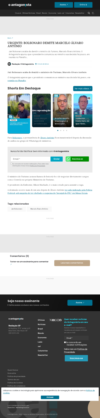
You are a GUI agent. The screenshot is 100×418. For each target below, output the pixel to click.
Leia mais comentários (72, 263)
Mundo (44, 13)
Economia (52, 13)
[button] (57, 130)
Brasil (38, 13)
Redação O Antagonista (23, 64)
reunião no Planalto (17, 80)
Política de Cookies (15, 383)
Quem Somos (13, 370)
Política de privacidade (16, 376)
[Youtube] (53, 320)
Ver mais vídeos (82, 88)
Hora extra (12, 373)
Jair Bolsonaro (16, 209)
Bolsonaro (17, 137)
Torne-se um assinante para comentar (29, 261)
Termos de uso (13, 379)
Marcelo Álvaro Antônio (39, 209)
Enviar (57, 159)
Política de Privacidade (37, 166)
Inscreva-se (77, 159)
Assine (63, 5)
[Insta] (58, 320)
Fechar (50, 397)
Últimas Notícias (28, 13)
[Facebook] (60, 320)
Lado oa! (61, 13)
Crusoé (18, 13)
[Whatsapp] (56, 320)
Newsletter (79, 13)
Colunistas (69, 13)
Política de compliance (16, 386)
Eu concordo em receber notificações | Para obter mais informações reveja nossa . (30, 165)
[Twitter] (51, 320)
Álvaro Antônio (47, 137)
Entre (82, 5)
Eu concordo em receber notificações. (76, 343)
